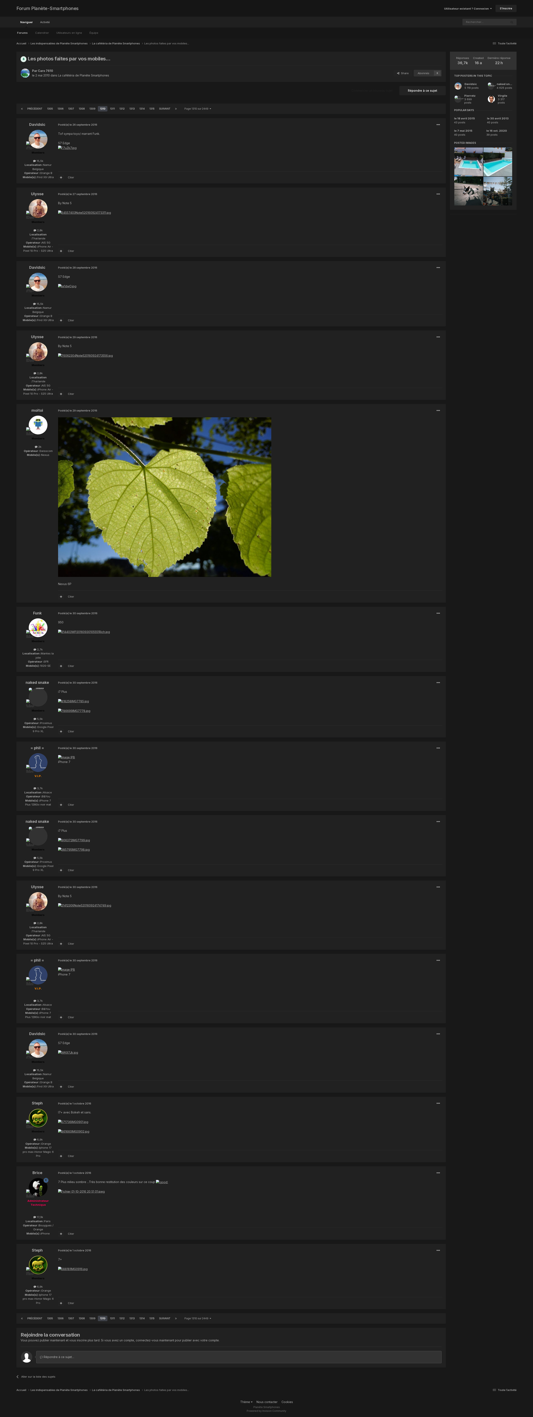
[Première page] (22, 108)
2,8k (39, 230)
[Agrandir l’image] (164, 497)
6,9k (39, 1139)
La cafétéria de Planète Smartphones (83, 75)
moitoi (37, 410)
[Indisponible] (81, 1191)
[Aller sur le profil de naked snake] (38, 697)
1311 (112, 108)
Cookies (287, 1402)
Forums (22, 32)
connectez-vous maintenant (155, 1340)
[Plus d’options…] (438, 124)
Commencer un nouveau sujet (371, 90)
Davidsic (37, 124)
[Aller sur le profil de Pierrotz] (458, 99)
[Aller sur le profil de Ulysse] (38, 208)
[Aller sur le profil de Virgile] (491, 99)
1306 (60, 108)
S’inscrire (506, 8)
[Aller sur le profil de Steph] (38, 1118)
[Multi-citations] (61, 177)
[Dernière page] (176, 108)
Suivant (165, 108)
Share (404, 73)
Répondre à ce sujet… (58, 1357)
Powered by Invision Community (266, 1410)
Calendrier (42, 32)
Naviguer (26, 22)
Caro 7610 (45, 71)
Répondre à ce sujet (422, 90)
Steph (37, 1103)
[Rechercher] (511, 22)
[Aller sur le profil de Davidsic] (38, 139)
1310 (102, 108)
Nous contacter (267, 1402)
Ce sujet (496, 22)
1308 (82, 108)
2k (39, 446)
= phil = (37, 748)
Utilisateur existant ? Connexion (467, 8)
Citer (71, 177)
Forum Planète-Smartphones (47, 8)
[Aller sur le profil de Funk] (38, 627)
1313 (132, 108)
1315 (151, 108)
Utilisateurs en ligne (69, 32)
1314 (142, 108)
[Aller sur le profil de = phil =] (38, 762)
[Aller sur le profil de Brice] (38, 1187)
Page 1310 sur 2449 (197, 108)
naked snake (37, 682)
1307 (71, 108)
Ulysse (37, 194)
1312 (122, 108)
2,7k (39, 649)
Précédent (34, 108)
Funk (37, 613)
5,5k (39, 718)
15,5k (39, 161)
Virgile (502, 95)
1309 (92, 108)
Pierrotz (470, 95)
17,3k (39, 1217)
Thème (245, 1402)
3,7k (39, 788)
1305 (50, 108)
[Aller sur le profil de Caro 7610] (25, 73)
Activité (45, 22)
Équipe (94, 32)
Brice (37, 1173)
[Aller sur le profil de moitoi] (38, 425)
